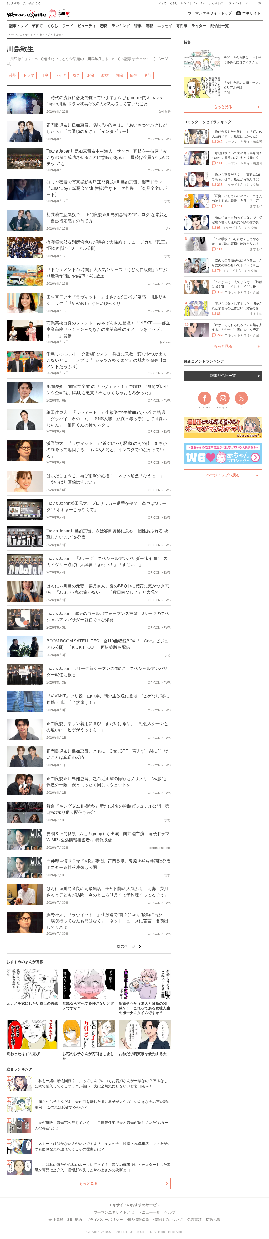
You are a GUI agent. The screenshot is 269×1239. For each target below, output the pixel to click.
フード (67, 26)
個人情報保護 (138, 1220)
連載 (149, 26)
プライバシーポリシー (104, 1220)
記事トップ (18, 26)
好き (76, 75)
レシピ (185, 3)
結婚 (105, 75)
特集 (138, 26)
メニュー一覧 (253, 3)
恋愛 (103, 26)
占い (222, 3)
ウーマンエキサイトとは (114, 1212)
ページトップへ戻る (223, 475)
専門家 (181, 26)
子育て (162, 3)
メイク (60, 75)
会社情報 (55, 1220)
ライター (199, 26)
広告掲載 (213, 1220)
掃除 (119, 75)
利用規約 (74, 1220)
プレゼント (235, 3)
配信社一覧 (219, 26)
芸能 (12, 75)
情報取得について (168, 1220)
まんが (213, 3)
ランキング (121, 26)
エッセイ (164, 26)
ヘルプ (169, 1212)
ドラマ (28, 75)
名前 (147, 75)
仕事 (44, 75)
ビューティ (198, 3)
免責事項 (194, 1220)
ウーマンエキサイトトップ (210, 13)
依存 (133, 75)
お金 (91, 75)
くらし (174, 3)
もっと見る (88, 1183)
